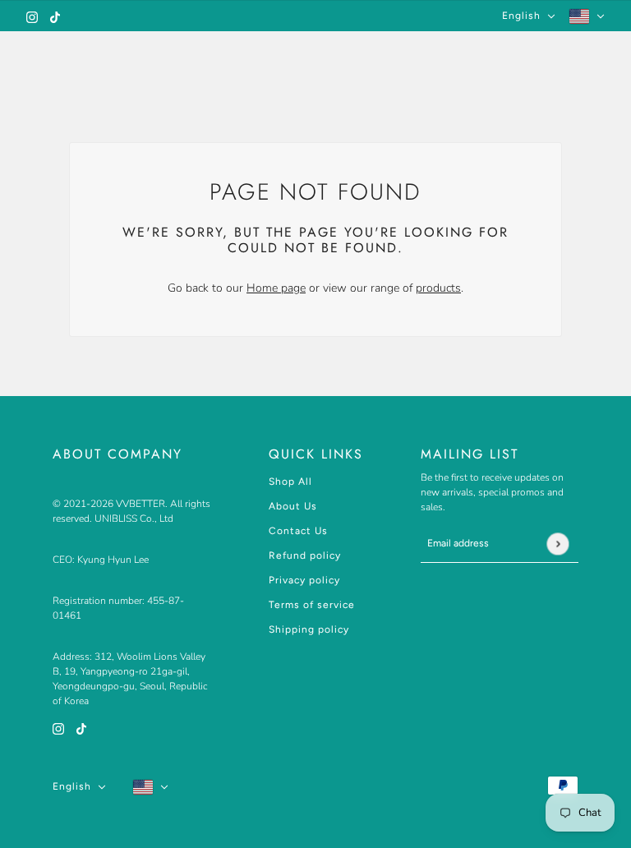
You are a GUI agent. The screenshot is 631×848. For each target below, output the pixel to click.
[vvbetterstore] (316, 56)
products (438, 288)
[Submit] (557, 543)
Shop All (290, 481)
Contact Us (298, 531)
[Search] (537, 56)
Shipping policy (309, 629)
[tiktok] (55, 16)
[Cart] (596, 56)
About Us (293, 506)
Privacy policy (304, 580)
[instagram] (32, 16)
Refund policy (305, 555)
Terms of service (312, 605)
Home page (276, 288)
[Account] (567, 56)
